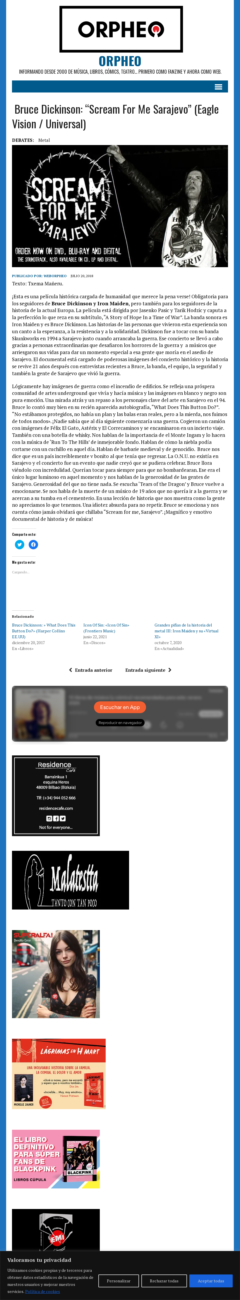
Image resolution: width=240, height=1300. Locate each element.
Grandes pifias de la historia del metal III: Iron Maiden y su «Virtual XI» (187, 630)
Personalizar (119, 1281)
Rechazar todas (164, 1281)
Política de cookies (42, 1291)
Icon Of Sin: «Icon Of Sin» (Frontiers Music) (106, 628)
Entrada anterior (93, 670)
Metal (44, 140)
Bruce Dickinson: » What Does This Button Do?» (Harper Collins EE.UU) (44, 630)
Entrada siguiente (145, 670)
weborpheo (55, 276)
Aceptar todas (211, 1281)
